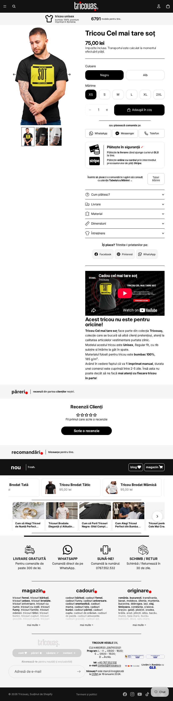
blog (133, 467)
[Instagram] (132, 694)
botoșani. (123, 618)
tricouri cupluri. (30, 615)
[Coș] (168, 6)
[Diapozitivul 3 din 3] (56, 137)
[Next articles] (157, 516)
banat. (122, 600)
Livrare (96, 204)
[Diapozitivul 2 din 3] (42, 137)
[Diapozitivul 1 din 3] (28, 137)
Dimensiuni (98, 223)
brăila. (122, 613)
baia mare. (133, 615)
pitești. (138, 613)
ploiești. (140, 609)
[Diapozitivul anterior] (13, 75)
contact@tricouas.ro (109, 665)
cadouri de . (85, 613)
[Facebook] (124, 694)
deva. (133, 618)
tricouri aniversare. (24, 603)
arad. (130, 613)
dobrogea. (137, 603)
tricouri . (21, 597)
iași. (146, 603)
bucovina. (124, 603)
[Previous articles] (16, 516)
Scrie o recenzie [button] (86, 431)
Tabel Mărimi (156, 179)
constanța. (137, 606)
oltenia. (142, 600)
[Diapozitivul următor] (70, 75)
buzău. (145, 615)
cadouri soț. (93, 618)
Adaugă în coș (142, 109)
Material (96, 213)
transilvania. (150, 597)
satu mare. (143, 618)
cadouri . (75, 597)
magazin (152, 467)
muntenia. (154, 600)
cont (21, 652)
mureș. (122, 615)
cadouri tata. (82, 606)
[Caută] (14, 6)
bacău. (153, 613)
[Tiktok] (147, 694)
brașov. (122, 609)
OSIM (95, 674)
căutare (50, 652)
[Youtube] (139, 694)
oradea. (150, 609)
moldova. (132, 600)
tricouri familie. (30, 609)
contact (67, 652)
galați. (131, 609)
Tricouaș (23, 694)
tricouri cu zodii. (30, 606)
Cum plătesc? (100, 194)
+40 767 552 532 (107, 662)
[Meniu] (5, 6)
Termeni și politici (86, 694)
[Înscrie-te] (78, 671)
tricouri (40, 600)
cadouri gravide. (75, 618)
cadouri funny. (74, 600)
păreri (35, 652)
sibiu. (145, 613)
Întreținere (98, 233)
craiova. (149, 606)
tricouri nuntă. (31, 618)
